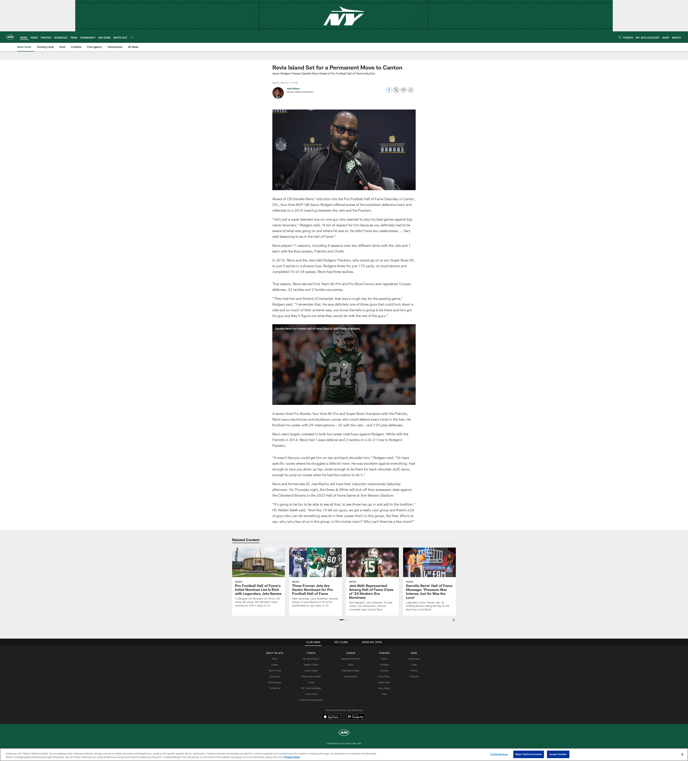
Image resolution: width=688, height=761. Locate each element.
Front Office (384, 676)
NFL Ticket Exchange (311, 688)
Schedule (384, 664)
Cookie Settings (499, 754)
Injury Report (384, 688)
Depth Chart (384, 682)
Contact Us (274, 688)
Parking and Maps (350, 670)
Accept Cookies (558, 754)
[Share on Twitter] (396, 91)
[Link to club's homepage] (10, 37)
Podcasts (414, 676)
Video (414, 664)
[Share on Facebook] (389, 91)
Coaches (384, 670)
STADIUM (350, 653)
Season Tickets (311, 664)
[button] (344, 364)
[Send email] (403, 91)
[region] (344, 754)
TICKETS (311, 653)
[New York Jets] (344, 733)
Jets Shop (275, 676)
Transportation (351, 676)
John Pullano (293, 88)
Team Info (384, 653)
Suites (311, 682)
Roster (384, 658)
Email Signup (274, 682)
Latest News (414, 658)
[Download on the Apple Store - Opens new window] (331, 717)
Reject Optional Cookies (528, 754)
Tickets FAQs (311, 694)
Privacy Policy (292, 757)
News (414, 653)
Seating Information (350, 658)
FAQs (274, 658)
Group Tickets (311, 670)
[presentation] (454, 620)
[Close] (682, 754)
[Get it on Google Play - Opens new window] (356, 718)
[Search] (619, 37)
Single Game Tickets (311, 676)
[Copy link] (411, 90)
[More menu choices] (131, 37)
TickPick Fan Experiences (311, 700)
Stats (384, 694)
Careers (274, 664)
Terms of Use (274, 670)
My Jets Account (311, 658)
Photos (414, 670)
